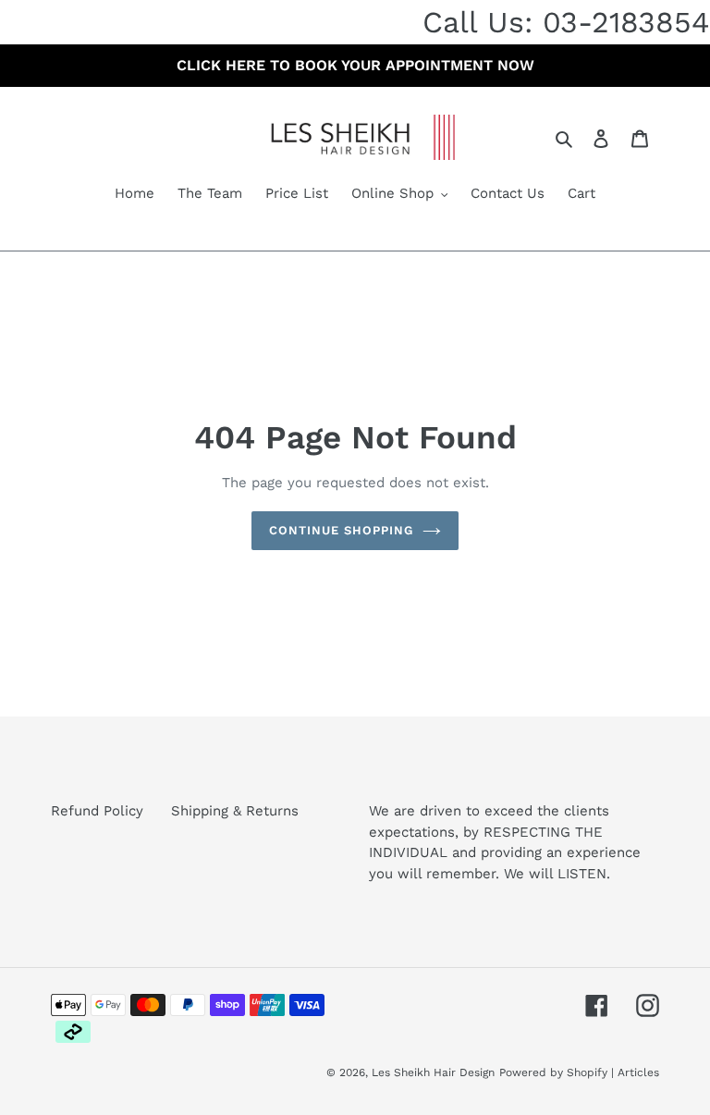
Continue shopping (341, 530)
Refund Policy (97, 811)
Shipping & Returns (235, 811)
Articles (638, 1072)
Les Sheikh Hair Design (433, 1072)
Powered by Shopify (553, 1072)
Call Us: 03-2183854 (566, 22)
